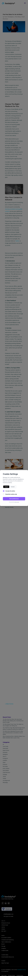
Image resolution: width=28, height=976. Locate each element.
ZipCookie (17, 502)
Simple (6, 486)
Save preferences (14, 498)
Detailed (13, 486)
